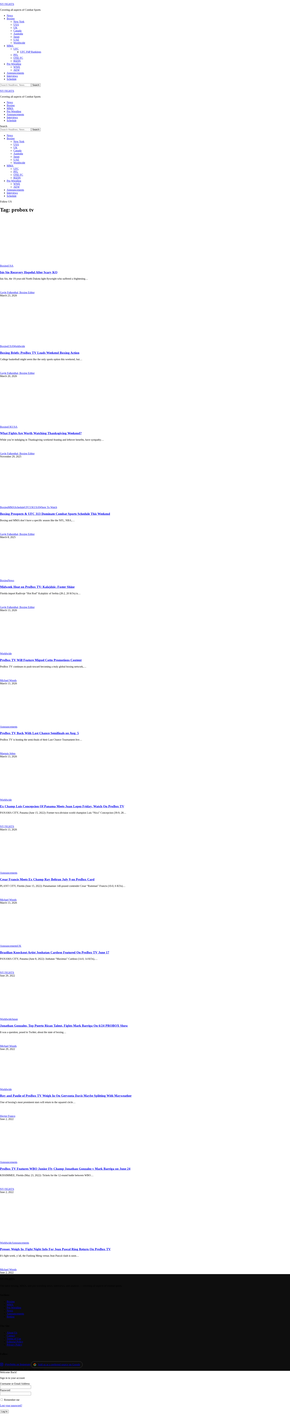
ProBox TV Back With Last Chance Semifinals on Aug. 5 (39, 733)
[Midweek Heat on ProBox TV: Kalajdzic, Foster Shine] (35, 577)
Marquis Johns (7, 753)
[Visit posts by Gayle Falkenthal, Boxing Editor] (3, 289)
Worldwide (19, 346)
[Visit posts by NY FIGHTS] (3, 823)
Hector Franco (7, 1116)
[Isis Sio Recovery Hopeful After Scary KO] (34, 262)
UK (10, 426)
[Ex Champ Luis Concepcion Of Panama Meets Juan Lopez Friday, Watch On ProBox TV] (35, 796)
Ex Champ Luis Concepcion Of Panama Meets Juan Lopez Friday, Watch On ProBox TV (62, 806)
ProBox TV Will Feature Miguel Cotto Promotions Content (41, 660)
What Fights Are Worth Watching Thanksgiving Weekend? (41, 433)
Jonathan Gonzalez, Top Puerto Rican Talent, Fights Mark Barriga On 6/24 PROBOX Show (64, 1025)
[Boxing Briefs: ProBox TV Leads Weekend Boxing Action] (31, 343)
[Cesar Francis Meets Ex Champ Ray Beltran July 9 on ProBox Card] (35, 869)
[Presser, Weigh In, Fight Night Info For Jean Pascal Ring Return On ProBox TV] (34, 1239)
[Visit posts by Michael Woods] (3, 677)
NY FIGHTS (7, 4)
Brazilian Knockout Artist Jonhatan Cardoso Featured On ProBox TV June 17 (54, 952)
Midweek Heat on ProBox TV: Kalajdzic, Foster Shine (37, 587)
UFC (27, 507)
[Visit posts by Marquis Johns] (3, 750)
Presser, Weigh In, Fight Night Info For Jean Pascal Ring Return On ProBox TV (55, 1249)
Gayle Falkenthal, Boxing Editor (17, 292)
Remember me (11, 1399)
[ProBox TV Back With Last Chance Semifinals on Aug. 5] (35, 723)
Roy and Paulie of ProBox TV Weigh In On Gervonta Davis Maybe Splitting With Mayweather (66, 1095)
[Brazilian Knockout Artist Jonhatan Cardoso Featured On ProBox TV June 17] (35, 942)
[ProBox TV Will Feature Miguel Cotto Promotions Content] (35, 650)
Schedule (19, 507)
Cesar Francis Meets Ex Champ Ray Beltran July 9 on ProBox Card (47, 879)
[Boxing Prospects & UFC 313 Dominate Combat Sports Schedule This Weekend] (35, 504)
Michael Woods (8, 680)
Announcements (8, 726)
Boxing (4, 265)
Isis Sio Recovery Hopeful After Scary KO (28, 272)
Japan (15, 1019)
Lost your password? (11, 1405)
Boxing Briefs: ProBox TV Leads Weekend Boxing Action (39, 353)
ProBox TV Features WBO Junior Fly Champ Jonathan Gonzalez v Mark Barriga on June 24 (65, 1168)
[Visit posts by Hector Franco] (3, 1113)
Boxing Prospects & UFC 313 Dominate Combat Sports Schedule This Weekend (55, 514)
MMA (11, 507)
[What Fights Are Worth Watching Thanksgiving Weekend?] (33, 423)
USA (10, 265)
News (11, 580)
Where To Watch (48, 507)
